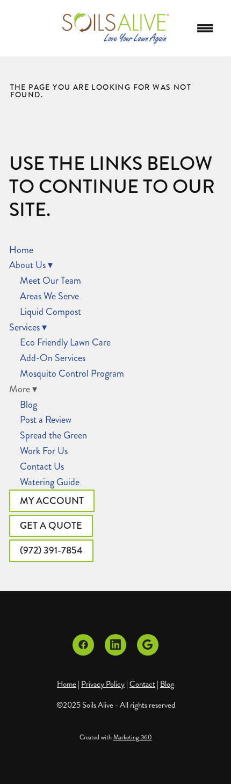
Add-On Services (52, 358)
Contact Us (42, 466)
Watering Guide (50, 482)
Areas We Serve (49, 296)
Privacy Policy (103, 684)
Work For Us (44, 451)
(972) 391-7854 (51, 550)
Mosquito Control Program (72, 373)
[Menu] (205, 28)
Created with (116, 737)
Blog (28, 405)
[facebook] (83, 645)
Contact (142, 684)
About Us (31, 265)
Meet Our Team (50, 280)
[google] (147, 645)
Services (28, 327)
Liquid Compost (50, 312)
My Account (52, 501)
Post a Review (45, 420)
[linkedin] (115, 645)
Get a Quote (51, 526)
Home (21, 250)
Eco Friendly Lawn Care (65, 342)
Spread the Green (53, 435)
